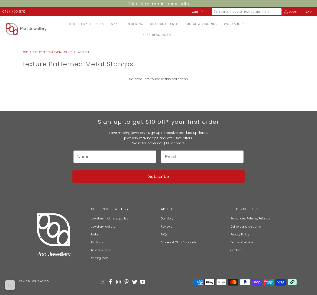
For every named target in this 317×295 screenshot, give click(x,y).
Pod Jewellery (40, 281)
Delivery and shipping (245, 226)
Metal (95, 234)
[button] (86, 24)
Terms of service (241, 242)
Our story (167, 218)
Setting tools (100, 258)
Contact (236, 250)
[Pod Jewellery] (26, 29)
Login (293, 11)
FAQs (164, 234)
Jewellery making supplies (109, 218)
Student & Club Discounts (179, 242)
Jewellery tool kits (103, 226)
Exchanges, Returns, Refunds (250, 218)
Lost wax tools (101, 250)
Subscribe (158, 176)
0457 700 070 (13, 11)
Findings (97, 242)
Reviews (166, 226)
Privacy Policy (239, 234)
